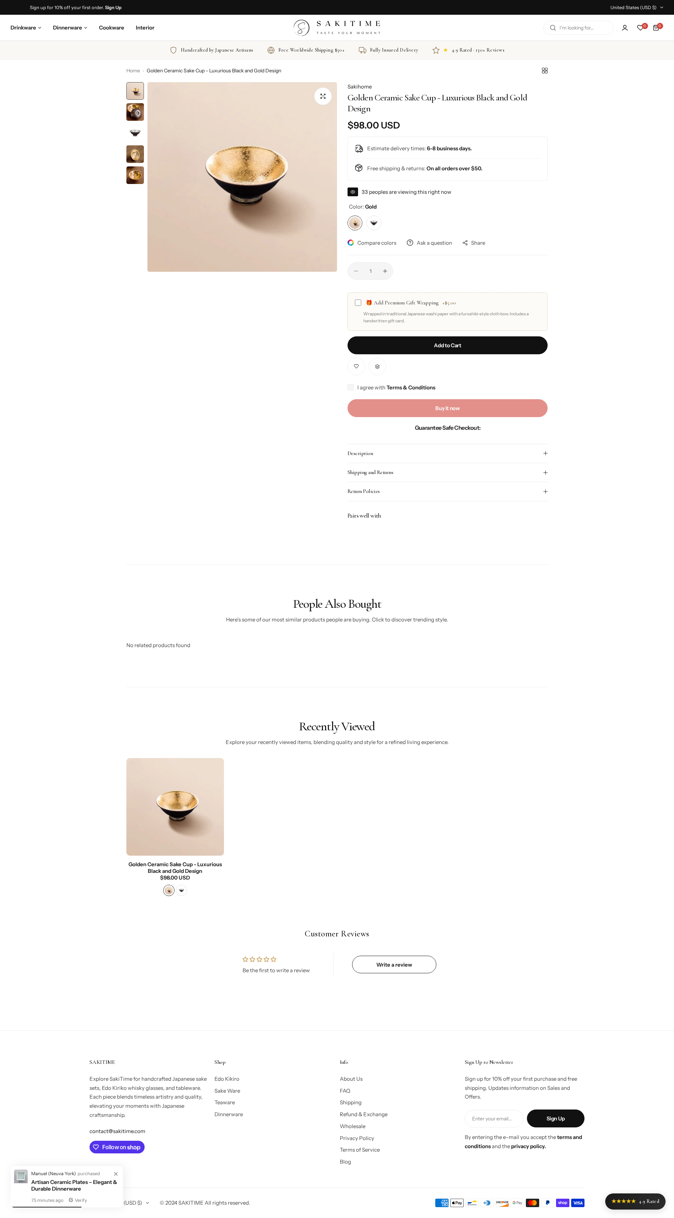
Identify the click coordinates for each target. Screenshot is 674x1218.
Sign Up (556, 1118)
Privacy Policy (357, 1138)
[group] (242, 177)
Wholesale (352, 1126)
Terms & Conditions (410, 387)
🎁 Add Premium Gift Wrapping (411, 302)
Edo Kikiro (226, 1078)
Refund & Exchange (364, 1114)
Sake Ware (227, 1090)
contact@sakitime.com (117, 1131)
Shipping (351, 1102)
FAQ (345, 1090)
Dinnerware (228, 1114)
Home (133, 70)
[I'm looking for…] (553, 28)
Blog (345, 1161)
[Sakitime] (337, 27)
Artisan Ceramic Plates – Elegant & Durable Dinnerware (74, 1185)
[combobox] (578, 28)
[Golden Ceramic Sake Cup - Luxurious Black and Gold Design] (175, 807)
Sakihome (360, 86)
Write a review (394, 964)
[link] (116, 1174)
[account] (625, 27)
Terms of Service (360, 1149)
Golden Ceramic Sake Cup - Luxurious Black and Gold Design (175, 867)
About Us (351, 1078)
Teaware (224, 1102)
